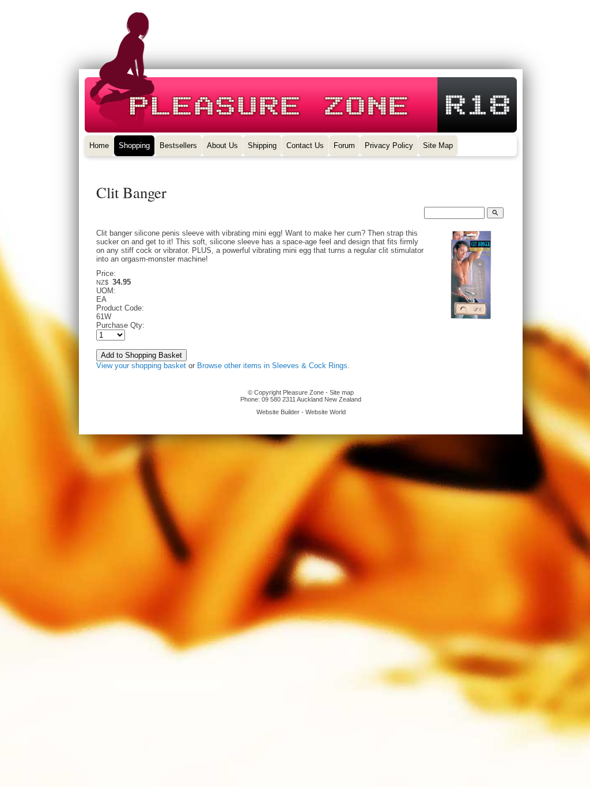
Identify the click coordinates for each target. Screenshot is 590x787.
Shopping (134, 145)
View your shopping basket (141, 365)
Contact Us (305, 145)
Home (99, 145)
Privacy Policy (389, 145)
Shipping (262, 145)
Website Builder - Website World (301, 411)
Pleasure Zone (303, 392)
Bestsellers (178, 145)
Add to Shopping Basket (141, 355)
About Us (222, 145)
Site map (342, 392)
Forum (344, 145)
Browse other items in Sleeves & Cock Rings (272, 365)
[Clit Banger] (470, 318)
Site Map (438, 145)
